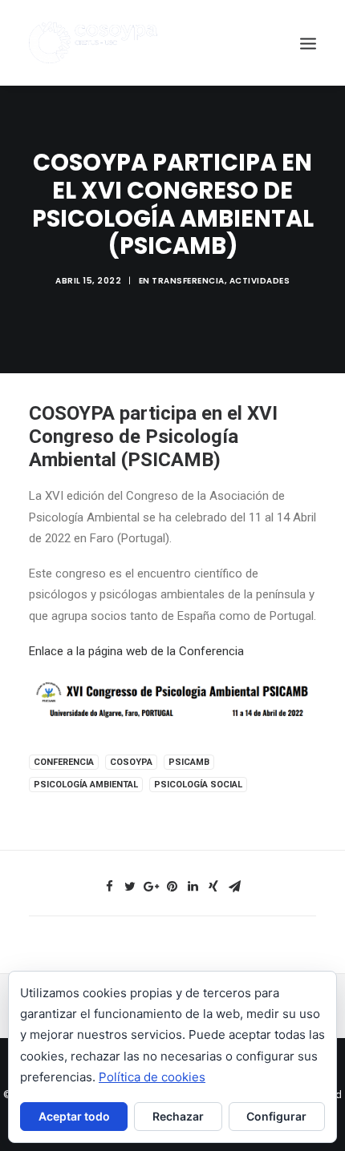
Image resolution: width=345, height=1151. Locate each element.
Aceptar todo (74, 1116)
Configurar (276, 1116)
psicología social (198, 784)
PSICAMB (188, 762)
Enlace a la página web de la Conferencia (136, 651)
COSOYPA (131, 762)
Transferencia (188, 281)
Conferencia (64, 762)
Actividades (259, 281)
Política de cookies (152, 1077)
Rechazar (178, 1116)
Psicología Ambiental (86, 784)
